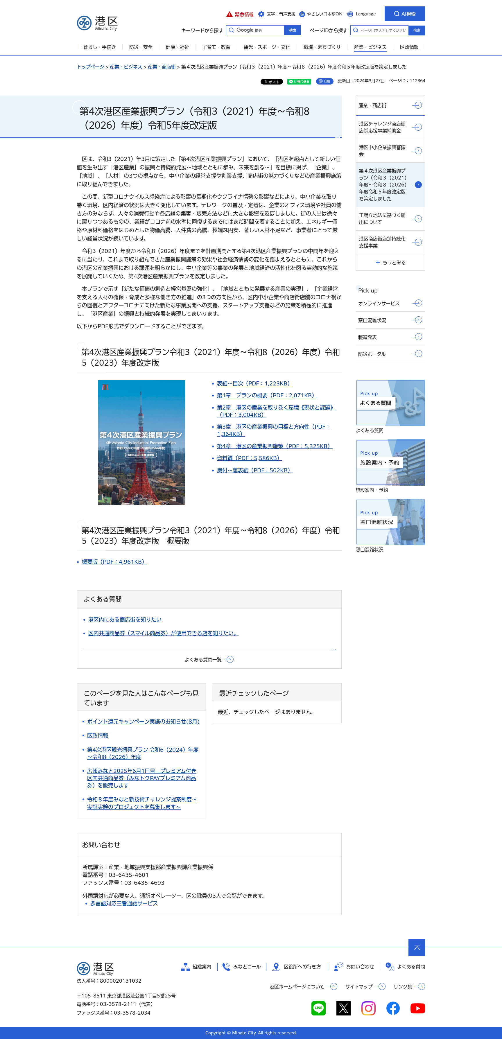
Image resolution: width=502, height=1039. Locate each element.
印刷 (327, 81)
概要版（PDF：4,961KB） (114, 561)
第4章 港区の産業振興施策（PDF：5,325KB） (275, 446)
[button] (240, 13)
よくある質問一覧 (203, 659)
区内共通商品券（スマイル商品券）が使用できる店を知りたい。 (163, 633)
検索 (416, 30)
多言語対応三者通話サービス (124, 903)
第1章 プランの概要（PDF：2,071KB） (267, 395)
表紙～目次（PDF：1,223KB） (255, 383)
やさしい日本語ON (325, 14)
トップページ (90, 66)
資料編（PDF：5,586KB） (249, 458)
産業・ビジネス (126, 66)
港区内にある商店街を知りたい (125, 619)
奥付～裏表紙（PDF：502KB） (255, 470)
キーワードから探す (231, 30)
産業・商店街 (162, 66)
